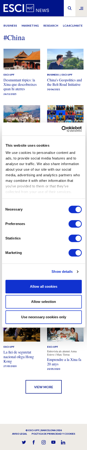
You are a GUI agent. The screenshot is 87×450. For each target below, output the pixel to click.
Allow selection (43, 302)
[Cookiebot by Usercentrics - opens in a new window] (62, 129)
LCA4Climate (73, 25)
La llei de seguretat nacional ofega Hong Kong (18, 356)
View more (43, 387)
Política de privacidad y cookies (53, 433)
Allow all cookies (43, 286)
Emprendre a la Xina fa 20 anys (64, 361)
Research (50, 25)
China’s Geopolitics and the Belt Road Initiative (64, 82)
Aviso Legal (19, 433)
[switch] (75, 224)
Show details (62, 271)
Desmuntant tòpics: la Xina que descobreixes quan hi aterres (20, 84)
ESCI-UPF (8, 74)
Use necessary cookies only (43, 317)
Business (10, 25)
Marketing (30, 25)
